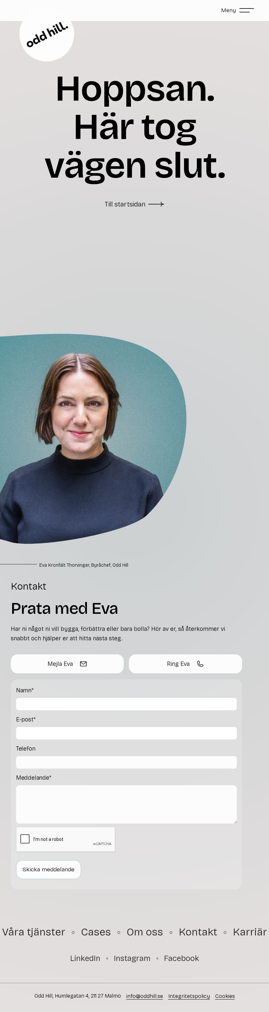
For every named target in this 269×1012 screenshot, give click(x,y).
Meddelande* (33, 777)
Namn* (24, 690)
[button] (237, 10)
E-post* (25, 719)
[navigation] (85, 958)
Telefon (25, 748)
